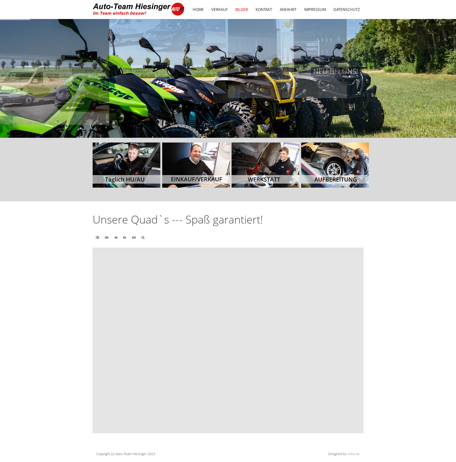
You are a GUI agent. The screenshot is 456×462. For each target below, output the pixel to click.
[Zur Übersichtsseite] (97, 237)
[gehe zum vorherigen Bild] (115, 237)
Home (198, 9)
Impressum (315, 9)
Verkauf (219, 9)
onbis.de (353, 454)
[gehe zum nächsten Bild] (124, 237)
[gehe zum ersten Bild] (106, 237)
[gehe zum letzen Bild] (134, 237)
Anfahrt (288, 9)
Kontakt (264, 9)
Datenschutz (346, 9)
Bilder (241, 9)
